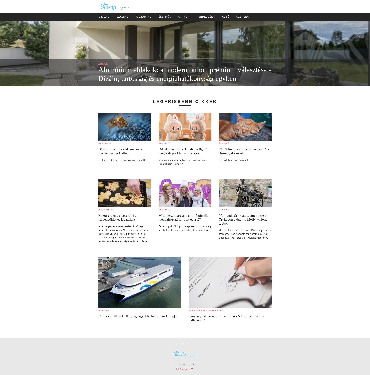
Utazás (224, 210)
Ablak (103, 64)
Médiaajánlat (185, 369)
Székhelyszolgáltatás (206, 310)
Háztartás (106, 210)
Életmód (104, 143)
